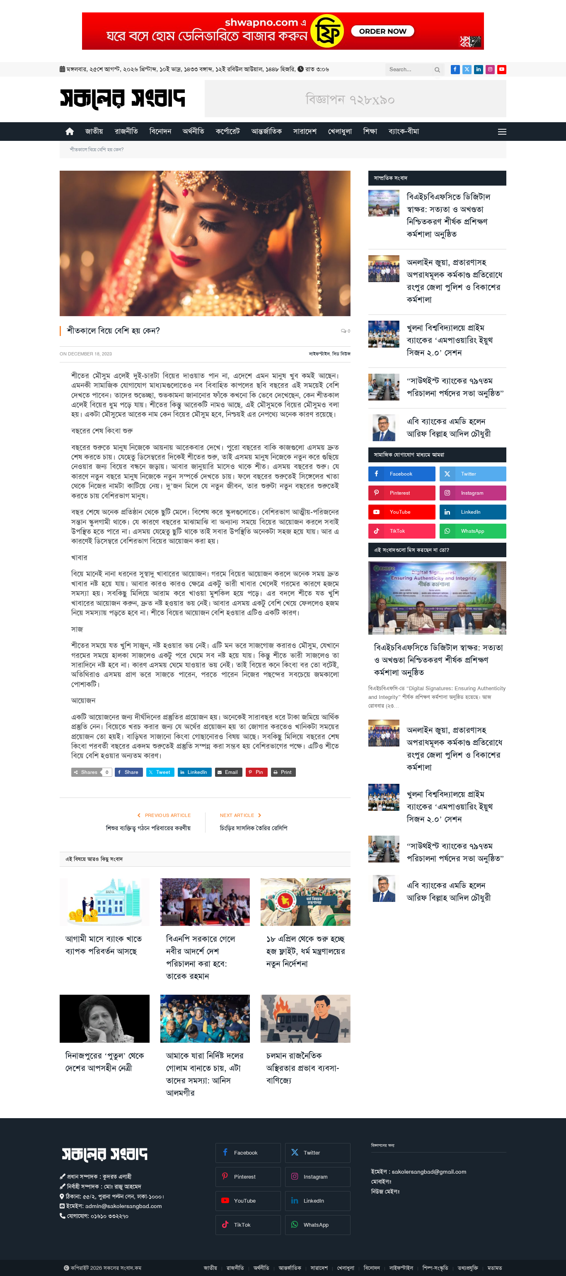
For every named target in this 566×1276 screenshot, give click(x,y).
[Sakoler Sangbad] (123, 99)
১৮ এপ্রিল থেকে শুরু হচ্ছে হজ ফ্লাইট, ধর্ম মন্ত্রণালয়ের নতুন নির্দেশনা (305, 951)
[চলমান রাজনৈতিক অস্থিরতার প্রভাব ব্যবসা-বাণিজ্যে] (306, 1018)
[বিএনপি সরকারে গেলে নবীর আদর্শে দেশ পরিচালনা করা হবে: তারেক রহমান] (205, 902)
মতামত (495, 1267)
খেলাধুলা (340, 131)
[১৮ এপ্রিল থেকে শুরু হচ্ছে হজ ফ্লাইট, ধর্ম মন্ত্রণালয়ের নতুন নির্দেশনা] (306, 902)
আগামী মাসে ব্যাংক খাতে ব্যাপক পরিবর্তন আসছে (103, 945)
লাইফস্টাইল (319, 354)
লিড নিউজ (341, 354)
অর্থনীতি (193, 131)
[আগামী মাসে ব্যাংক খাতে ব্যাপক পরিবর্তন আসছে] (105, 902)
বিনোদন (160, 131)
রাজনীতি (126, 131)
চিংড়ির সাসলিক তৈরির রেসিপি (253, 828)
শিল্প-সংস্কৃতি (435, 1267)
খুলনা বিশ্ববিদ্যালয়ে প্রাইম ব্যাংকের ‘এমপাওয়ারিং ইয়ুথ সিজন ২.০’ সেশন (450, 340)
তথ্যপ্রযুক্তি (468, 1267)
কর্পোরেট (228, 131)
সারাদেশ (305, 131)
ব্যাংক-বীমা (404, 131)
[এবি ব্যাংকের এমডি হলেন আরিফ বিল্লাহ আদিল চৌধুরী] (383, 427)
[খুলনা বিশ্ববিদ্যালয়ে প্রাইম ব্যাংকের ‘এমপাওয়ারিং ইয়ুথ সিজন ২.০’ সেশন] (383, 334)
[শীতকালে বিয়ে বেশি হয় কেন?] (205, 243)
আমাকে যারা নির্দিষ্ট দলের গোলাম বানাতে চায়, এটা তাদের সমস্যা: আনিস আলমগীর (205, 1074)
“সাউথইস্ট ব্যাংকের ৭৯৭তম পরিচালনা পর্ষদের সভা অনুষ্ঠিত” (455, 387)
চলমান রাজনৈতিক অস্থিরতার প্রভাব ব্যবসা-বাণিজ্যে (302, 1068)
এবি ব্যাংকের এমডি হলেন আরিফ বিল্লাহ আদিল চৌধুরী (449, 427)
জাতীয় (94, 131)
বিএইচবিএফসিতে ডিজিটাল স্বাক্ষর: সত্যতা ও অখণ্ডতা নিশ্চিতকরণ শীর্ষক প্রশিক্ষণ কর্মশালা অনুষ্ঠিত (448, 215)
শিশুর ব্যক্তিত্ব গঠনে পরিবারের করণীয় (148, 828)
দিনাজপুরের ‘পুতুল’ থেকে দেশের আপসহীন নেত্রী (104, 1061)
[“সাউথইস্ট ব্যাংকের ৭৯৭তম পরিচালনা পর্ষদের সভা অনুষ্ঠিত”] (383, 387)
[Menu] (502, 131)
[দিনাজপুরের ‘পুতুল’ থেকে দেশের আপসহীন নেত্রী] (105, 1018)
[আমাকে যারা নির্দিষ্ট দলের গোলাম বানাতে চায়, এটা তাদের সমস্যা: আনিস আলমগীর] (205, 1018)
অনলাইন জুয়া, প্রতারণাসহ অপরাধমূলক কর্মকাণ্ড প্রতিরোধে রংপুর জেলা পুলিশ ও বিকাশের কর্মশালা (455, 281)
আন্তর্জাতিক (267, 131)
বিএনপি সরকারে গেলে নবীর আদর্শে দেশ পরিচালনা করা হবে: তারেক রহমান (200, 957)
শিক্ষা (370, 131)
